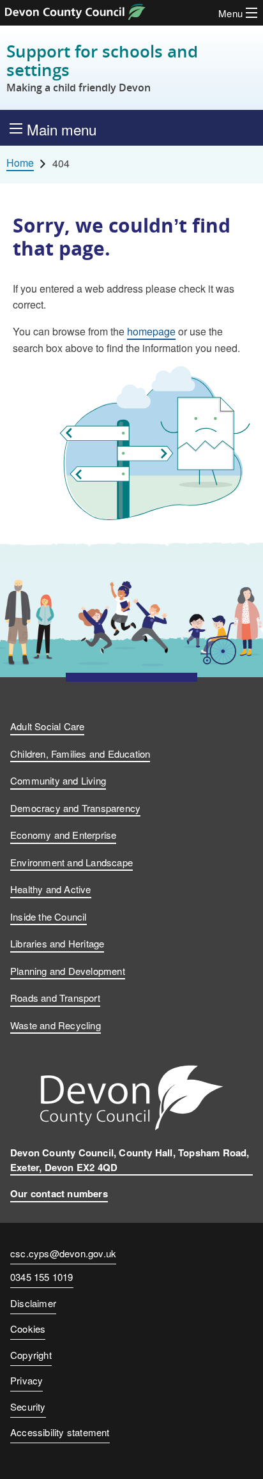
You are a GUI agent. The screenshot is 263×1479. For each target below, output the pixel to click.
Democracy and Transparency (75, 808)
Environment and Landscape (71, 862)
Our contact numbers (59, 1193)
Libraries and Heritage (57, 943)
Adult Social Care (47, 726)
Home (20, 163)
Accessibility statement (60, 1432)
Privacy (26, 1380)
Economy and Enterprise (63, 834)
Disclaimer (33, 1303)
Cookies (27, 1328)
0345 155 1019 (41, 1278)
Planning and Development (67, 970)
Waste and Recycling (55, 1025)
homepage (151, 331)
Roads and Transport (55, 997)
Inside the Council (48, 916)
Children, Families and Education (80, 753)
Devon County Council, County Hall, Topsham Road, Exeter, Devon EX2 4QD (130, 1160)
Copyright (31, 1354)
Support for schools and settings (102, 68)
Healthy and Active (50, 889)
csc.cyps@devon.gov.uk (63, 1253)
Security (28, 1406)
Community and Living (58, 780)
